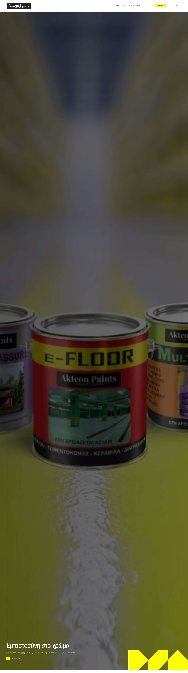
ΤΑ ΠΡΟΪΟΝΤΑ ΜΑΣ (16, 658)
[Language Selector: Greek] (177, 5)
